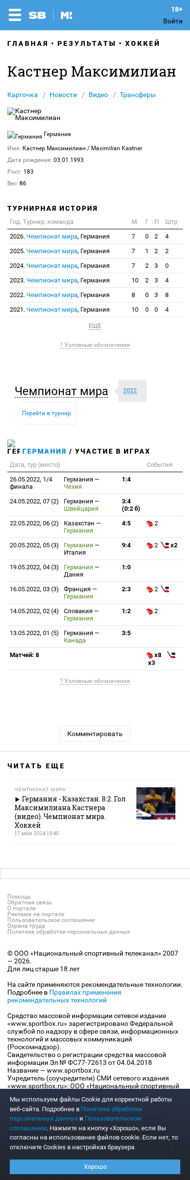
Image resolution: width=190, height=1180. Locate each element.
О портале (21, 908)
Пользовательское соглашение (51, 920)
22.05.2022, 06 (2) (34, 523)
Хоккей (143, 43)
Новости (63, 95)
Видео (98, 95)
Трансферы (138, 95)
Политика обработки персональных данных (68, 932)
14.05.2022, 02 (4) (34, 611)
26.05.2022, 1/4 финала (31, 483)
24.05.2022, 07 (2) (34, 501)
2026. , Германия (60, 236)
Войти (173, 21)
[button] (64, 391)
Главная (28, 43)
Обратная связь (29, 902)
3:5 (126, 633)
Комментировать (95, 734)
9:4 (126, 545)
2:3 (126, 589)
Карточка (22, 95)
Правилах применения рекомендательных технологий (64, 996)
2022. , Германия (60, 295)
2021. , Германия (60, 309)
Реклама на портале (35, 914)
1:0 (126, 567)
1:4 (126, 479)
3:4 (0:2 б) (131, 505)
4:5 (126, 523)
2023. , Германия (60, 280)
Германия (44, 451)
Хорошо (95, 1166)
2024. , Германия (60, 265)
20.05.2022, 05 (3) (34, 545)
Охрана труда (26, 926)
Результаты (86, 43)
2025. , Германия (60, 251)
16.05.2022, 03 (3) (34, 589)
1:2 (126, 611)
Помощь (19, 897)
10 (135, 280)
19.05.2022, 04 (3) (34, 567)
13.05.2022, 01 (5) (34, 633)
